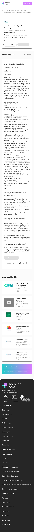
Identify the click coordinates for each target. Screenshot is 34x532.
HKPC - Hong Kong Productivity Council (16, 10)
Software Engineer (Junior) (21, 299)
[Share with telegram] (23, 263)
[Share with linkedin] (14, 263)
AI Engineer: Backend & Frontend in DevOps (22, 314)
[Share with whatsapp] (20, 263)
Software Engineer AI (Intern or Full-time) (22, 284)
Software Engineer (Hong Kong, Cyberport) (23, 327)
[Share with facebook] (17, 263)
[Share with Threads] (26, 263)
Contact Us (5, 445)
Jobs (3, 10)
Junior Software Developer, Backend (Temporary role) (17, 12)
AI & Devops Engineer (22, 339)
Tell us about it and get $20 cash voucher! (15, 371)
